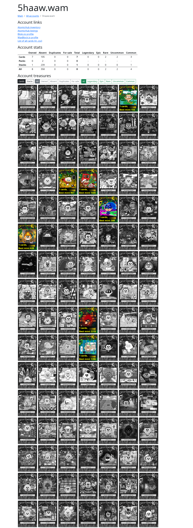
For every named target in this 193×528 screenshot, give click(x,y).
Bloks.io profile (26, 34)
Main (20, 15)
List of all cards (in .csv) (30, 40)
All (37, 81)
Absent (53, 81)
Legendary (92, 81)
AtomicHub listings (28, 30)
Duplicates (64, 81)
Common (130, 81)
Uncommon (118, 81)
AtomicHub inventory (29, 27)
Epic (102, 81)
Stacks (30, 81)
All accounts (32, 15)
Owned (44, 81)
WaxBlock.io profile (28, 37)
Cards (21, 81)
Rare (108, 81)
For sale (75, 81)
